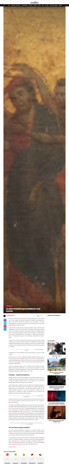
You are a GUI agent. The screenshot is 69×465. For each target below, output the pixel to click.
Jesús (36, 400)
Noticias (31, 5)
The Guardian (31, 358)
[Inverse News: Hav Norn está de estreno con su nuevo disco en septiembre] (57, 380)
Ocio (9, 5)
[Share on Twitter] (5, 323)
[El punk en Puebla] (57, 349)
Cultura (47, 5)
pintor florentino (19, 377)
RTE (24, 408)
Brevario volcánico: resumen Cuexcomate (56, 373)
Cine (43, 5)
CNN (26, 386)
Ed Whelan (13, 446)
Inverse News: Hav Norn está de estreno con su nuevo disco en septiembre (56, 388)
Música (35, 5)
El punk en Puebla (56, 356)
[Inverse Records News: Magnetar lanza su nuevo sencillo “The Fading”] (57, 396)
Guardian (31, 329)
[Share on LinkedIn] (5, 329)
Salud (39, 5)
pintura (35, 442)
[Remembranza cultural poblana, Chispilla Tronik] (57, 412)
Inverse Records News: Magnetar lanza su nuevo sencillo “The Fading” (56, 403)
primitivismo (17, 358)
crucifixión (12, 408)
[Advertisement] (57, 329)
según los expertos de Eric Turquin (27, 411)
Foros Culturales (54, 5)
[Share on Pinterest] (5, 326)
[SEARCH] (65, 5)
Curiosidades (24, 5)
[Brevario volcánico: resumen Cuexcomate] (57, 364)
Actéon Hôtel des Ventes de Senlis (17, 444)
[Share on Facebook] (5, 320)
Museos (60, 5)
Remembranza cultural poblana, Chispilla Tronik (56, 421)
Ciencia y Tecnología (15, 5)
